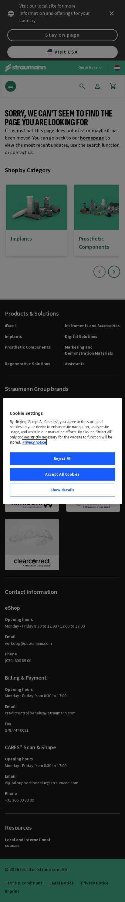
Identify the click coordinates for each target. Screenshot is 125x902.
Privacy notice (34, 442)
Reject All (63, 458)
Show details (62, 490)
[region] (62, 451)
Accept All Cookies (62, 474)
